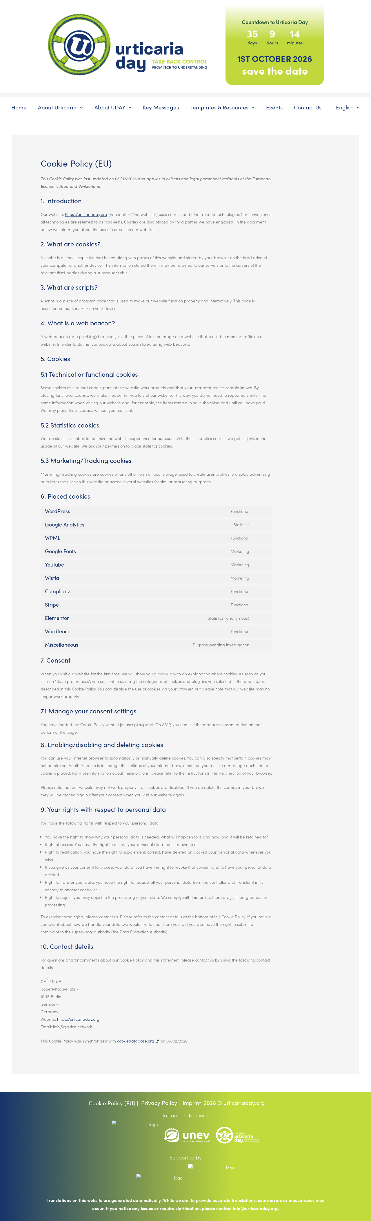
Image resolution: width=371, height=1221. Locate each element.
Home (19, 107)
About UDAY (110, 107)
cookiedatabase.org (135, 1041)
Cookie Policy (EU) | (113, 1103)
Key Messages (161, 107)
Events (274, 107)
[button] (80, 107)
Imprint (192, 1102)
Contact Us (307, 107)
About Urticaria (57, 107)
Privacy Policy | (160, 1102)
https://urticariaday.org (86, 214)
